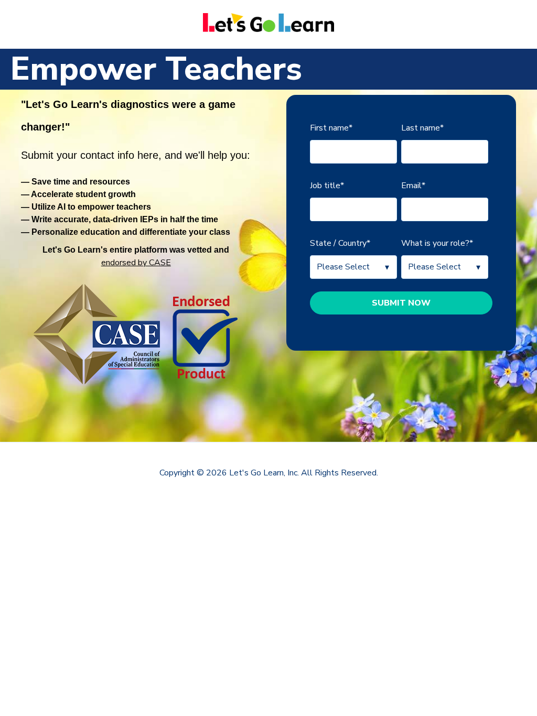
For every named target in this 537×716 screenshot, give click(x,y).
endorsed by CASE (136, 262)
